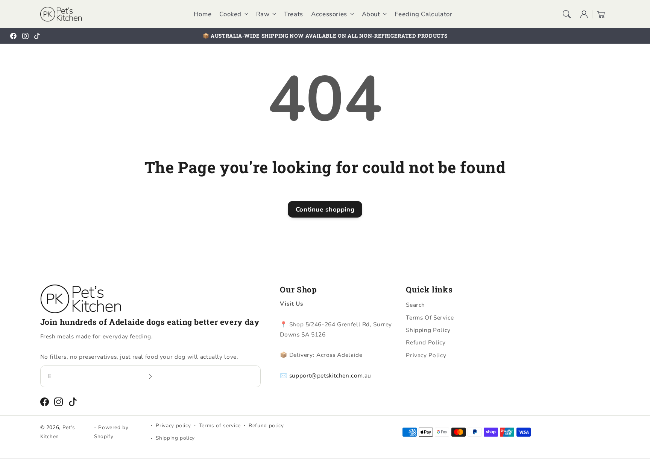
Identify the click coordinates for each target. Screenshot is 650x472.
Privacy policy (173, 425)
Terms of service (220, 425)
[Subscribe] (150, 376)
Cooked (230, 14)
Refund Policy (425, 342)
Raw (263, 14)
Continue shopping (325, 209)
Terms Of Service (430, 317)
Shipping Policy (428, 330)
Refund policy (266, 425)
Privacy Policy (426, 355)
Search (415, 305)
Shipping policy (175, 438)
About (371, 14)
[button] (566, 14)
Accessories (329, 14)
